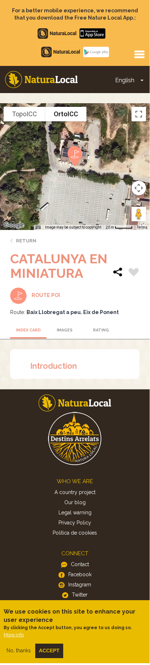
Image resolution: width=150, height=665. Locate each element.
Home (41, 79)
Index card (28, 330)
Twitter (80, 595)
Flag (133, 273)
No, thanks (19, 650)
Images (65, 330)
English (124, 80)
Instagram (79, 584)
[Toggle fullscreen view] (138, 114)
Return (26, 240)
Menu (139, 54)
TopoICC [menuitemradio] (24, 114)
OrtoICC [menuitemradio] (66, 114)
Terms (142, 227)
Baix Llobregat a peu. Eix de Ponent (73, 312)
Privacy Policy (74, 523)
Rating (101, 330)
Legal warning (75, 512)
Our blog (75, 502)
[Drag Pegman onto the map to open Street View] (138, 214)
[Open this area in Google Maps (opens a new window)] (14, 225)
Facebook (80, 574)
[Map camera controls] (138, 188)
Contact (80, 564)
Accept (49, 650)
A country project (75, 492)
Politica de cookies (75, 533)
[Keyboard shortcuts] (38, 227)
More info (14, 634)
